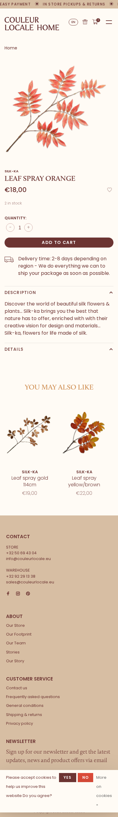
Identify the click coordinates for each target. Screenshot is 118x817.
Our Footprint (18, 634)
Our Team (16, 643)
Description (20, 292)
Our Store (15, 625)
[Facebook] (8, 593)
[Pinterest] (28, 593)
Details (14, 349)
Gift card (85, 22)
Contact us (16, 687)
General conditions (25, 705)
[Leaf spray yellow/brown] (84, 432)
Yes (68, 777)
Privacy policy (19, 723)
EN (73, 22)
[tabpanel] (59, 107)
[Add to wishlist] (109, 190)
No (85, 777)
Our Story (15, 660)
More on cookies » (104, 791)
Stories (13, 652)
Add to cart (59, 242)
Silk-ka (11, 171)
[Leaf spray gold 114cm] (30, 432)
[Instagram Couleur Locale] (18, 593)
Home (11, 48)
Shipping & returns (24, 714)
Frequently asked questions (33, 696)
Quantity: (15, 218)
